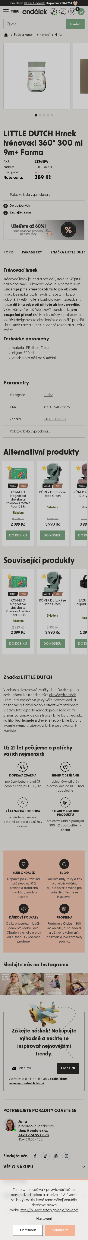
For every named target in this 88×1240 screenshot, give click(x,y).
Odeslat (68, 1068)
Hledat (75, 24)
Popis (8, 252)
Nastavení (44, 1218)
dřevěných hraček (62, 695)
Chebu (65, 830)
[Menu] (11, 11)
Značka (69, 252)
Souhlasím (60, 1230)
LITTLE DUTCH (55, 419)
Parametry (32, 252)
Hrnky (48, 395)
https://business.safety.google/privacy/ (49, 1210)
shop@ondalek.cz (33, 1130)
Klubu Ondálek (34, 3)
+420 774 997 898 (33, 1135)
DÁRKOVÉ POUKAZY (23, 917)
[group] (18, 503)
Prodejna (64, 917)
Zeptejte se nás (20, 212)
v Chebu (66, 923)
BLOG (64, 873)
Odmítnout (28, 1230)
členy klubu (18, 781)
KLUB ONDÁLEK (23, 873)
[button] (18, 528)
